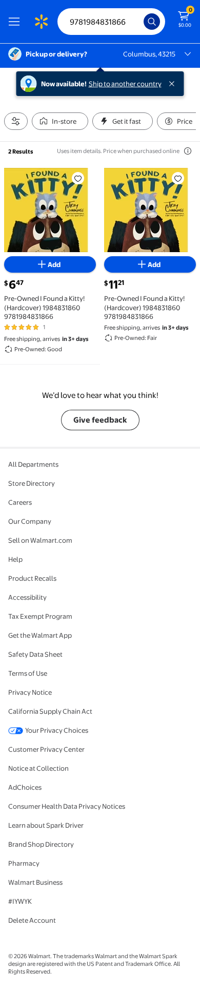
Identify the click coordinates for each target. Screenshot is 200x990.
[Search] (152, 21)
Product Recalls (32, 578)
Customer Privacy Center (46, 749)
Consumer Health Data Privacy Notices (66, 806)
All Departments (33, 464)
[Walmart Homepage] (41, 21)
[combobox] (111, 21)
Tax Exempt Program (40, 616)
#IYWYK (20, 901)
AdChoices (25, 787)
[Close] (174, 84)
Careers (20, 502)
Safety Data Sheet (35, 654)
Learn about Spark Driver (46, 825)
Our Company (29, 521)
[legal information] (188, 151)
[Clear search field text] (138, 21)
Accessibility (27, 597)
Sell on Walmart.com (40, 540)
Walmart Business (35, 882)
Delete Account (32, 920)
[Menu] (16, 21)
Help (15, 559)
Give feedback (100, 420)
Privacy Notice (30, 692)
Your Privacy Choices (56, 730)
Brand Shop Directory (41, 844)
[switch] (60, 121)
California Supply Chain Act (50, 711)
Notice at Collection (38, 768)
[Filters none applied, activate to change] (16, 121)
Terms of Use (27, 673)
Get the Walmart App (40, 635)
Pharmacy (23, 863)
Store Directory (31, 483)
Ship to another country (125, 84)
